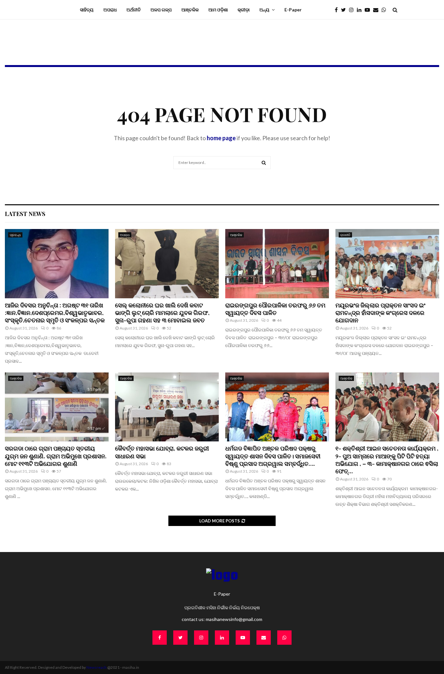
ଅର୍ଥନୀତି (133, 9)
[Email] (377, 10)
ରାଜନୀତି (345, 235)
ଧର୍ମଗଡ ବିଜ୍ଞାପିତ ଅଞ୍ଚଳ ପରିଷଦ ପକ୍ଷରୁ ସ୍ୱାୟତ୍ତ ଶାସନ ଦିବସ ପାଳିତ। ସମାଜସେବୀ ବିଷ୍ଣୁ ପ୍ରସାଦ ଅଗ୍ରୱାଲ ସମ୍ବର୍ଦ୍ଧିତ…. (272, 455)
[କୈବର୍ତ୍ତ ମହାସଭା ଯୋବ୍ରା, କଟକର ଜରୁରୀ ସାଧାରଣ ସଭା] (167, 407)
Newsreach (96, 667)
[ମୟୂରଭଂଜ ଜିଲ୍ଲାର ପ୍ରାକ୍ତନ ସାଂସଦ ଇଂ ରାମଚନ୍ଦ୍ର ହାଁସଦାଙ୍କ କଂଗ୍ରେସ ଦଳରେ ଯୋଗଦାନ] (387, 263)
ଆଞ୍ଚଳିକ (190, 9)
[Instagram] (353, 10)
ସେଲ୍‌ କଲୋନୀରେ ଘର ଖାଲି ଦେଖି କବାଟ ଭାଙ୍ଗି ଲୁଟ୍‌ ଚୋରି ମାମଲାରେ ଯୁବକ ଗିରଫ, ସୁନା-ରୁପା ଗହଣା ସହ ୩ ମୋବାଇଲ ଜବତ (162, 312)
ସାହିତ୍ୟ (87, 9)
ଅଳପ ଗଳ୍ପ (161, 9)
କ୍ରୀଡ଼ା (244, 9)
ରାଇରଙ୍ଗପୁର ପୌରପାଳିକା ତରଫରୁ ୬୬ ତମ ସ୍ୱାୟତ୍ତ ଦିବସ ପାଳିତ (275, 309)
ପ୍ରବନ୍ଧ (15, 235)
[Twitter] (345, 10)
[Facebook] (338, 10)
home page (221, 138)
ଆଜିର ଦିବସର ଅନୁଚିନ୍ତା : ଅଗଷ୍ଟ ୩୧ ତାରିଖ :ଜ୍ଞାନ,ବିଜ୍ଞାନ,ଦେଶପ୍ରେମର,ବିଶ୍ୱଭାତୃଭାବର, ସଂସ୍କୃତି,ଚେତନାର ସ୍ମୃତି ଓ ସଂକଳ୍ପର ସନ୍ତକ (55, 312)
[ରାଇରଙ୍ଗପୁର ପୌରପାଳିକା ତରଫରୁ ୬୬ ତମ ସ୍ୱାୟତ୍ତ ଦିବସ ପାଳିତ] (277, 263)
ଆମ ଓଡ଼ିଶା (218, 9)
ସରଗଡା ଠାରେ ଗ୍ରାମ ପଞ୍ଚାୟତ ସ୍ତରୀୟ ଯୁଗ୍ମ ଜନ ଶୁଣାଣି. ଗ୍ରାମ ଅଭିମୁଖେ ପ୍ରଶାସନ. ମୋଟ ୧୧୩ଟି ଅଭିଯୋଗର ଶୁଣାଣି (56, 455)
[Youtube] (369, 10)
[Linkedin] (361, 10)
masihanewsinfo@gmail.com (234, 619)
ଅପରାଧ (110, 9)
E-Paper (293, 9)
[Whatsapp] (385, 10)
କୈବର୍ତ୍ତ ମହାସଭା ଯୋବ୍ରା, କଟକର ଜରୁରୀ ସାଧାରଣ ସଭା (162, 452)
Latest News (25, 214)
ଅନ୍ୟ (264, 9)
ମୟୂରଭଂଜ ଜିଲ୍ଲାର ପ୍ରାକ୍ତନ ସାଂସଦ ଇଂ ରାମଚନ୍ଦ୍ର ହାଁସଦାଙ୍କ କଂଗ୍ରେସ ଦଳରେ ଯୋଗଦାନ (380, 312)
